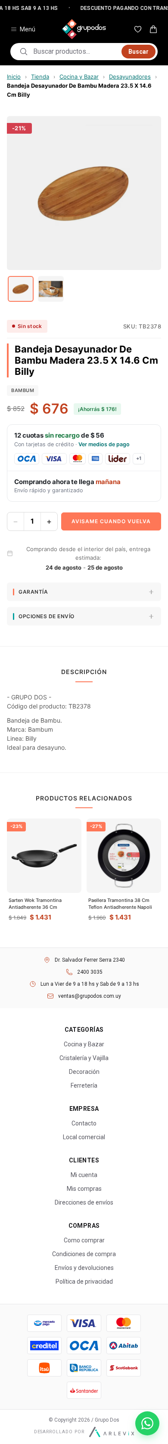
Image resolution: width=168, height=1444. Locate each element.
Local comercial (84, 1137)
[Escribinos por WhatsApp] (147, 1423)
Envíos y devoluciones (84, 1267)
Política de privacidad (84, 1281)
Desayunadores (130, 76)
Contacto (84, 1123)
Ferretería (84, 1085)
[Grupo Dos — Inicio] (84, 29)
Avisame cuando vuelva (111, 521)
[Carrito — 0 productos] (153, 29)
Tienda (40, 76)
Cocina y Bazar (79, 76)
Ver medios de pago (104, 444)
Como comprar (84, 1240)
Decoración (84, 1071)
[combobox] (74, 51)
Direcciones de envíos (84, 1202)
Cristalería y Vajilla (84, 1058)
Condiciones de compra (84, 1254)
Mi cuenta (84, 1174)
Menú (27, 29)
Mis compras (84, 1188)
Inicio (14, 76)
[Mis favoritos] (137, 29)
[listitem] (21, 289)
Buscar (138, 51)
